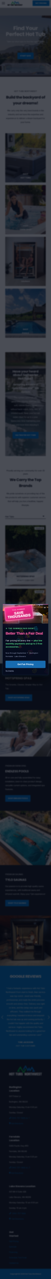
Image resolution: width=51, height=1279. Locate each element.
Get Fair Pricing (25, 664)
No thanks (10, 671)
